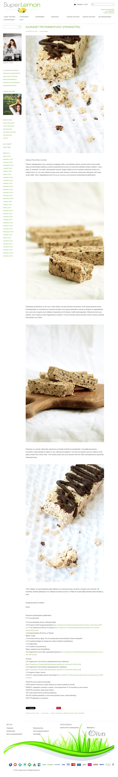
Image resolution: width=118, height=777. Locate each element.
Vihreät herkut (7, 135)
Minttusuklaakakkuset (10, 79)
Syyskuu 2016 (7, 171)
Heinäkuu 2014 (8, 241)
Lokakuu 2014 (7, 235)
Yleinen (5, 138)
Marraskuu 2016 (8, 165)
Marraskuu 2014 (8, 232)
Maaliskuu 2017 (8, 159)
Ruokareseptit (7, 129)
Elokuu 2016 (7, 174)
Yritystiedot (9, 728)
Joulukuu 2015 (7, 195)
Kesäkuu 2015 (7, 213)
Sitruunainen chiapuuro (10, 76)
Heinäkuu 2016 (8, 177)
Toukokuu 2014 (8, 247)
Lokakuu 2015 (7, 201)
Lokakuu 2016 (7, 168)
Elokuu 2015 (7, 207)
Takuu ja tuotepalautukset (14, 734)
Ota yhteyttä (36, 734)
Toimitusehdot (10, 731)
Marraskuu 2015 (8, 198)
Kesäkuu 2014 (7, 244)
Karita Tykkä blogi (8, 126)
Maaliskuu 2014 (8, 253)
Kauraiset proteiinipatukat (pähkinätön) (53, 27)
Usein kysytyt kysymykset (41, 731)
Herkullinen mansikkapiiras (11, 82)
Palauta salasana (108, 13)
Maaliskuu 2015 (8, 223)
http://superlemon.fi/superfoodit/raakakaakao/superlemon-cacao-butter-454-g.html (53, 669)
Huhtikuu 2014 (7, 250)
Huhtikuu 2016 (7, 183)
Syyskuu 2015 (7, 204)
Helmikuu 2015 (8, 226)
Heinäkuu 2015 (8, 210)
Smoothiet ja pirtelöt (9, 132)
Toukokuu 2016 (8, 180)
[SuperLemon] (22, 3)
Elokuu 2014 (7, 238)
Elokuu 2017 (7, 156)
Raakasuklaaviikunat (9, 85)
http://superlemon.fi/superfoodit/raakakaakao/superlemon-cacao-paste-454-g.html (53, 664)
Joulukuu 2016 (7, 162)
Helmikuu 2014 (8, 256)
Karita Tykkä (7, 147)
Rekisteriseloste (38, 728)
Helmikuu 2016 (8, 189)
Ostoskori (80, 4)
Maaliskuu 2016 (8, 186)
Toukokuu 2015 (8, 216)
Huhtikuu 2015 (7, 219)
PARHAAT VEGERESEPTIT (11, 73)
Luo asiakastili (109, 11)
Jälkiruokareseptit (8, 123)
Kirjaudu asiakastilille (107, 9)
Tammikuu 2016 (8, 192)
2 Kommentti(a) (44, 31)
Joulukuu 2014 (7, 229)
